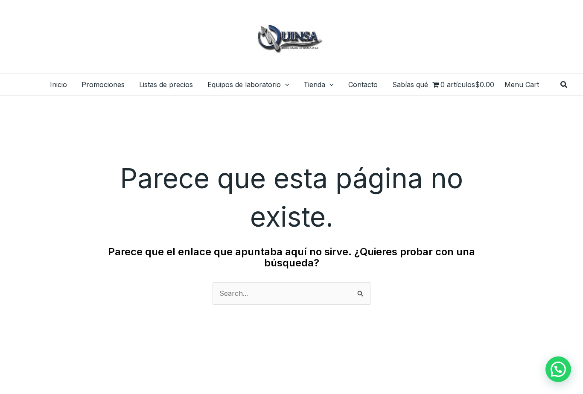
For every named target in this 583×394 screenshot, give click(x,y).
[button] (564, 84)
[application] (285, 84)
